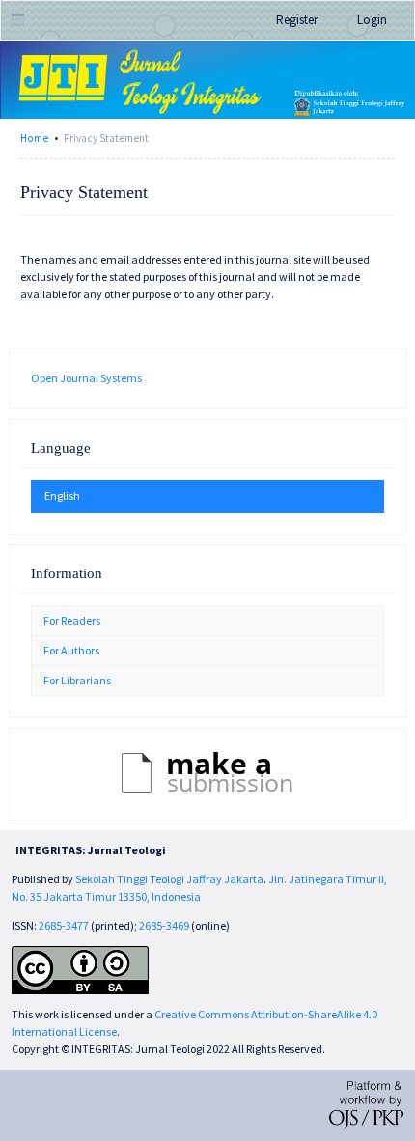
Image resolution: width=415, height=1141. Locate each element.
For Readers (71, 620)
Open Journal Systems (86, 378)
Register (297, 20)
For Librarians (77, 680)
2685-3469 (165, 925)
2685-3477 (64, 925)
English (62, 495)
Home (34, 138)
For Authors (71, 650)
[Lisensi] (80, 968)
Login (372, 20)
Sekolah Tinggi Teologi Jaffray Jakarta (169, 879)
